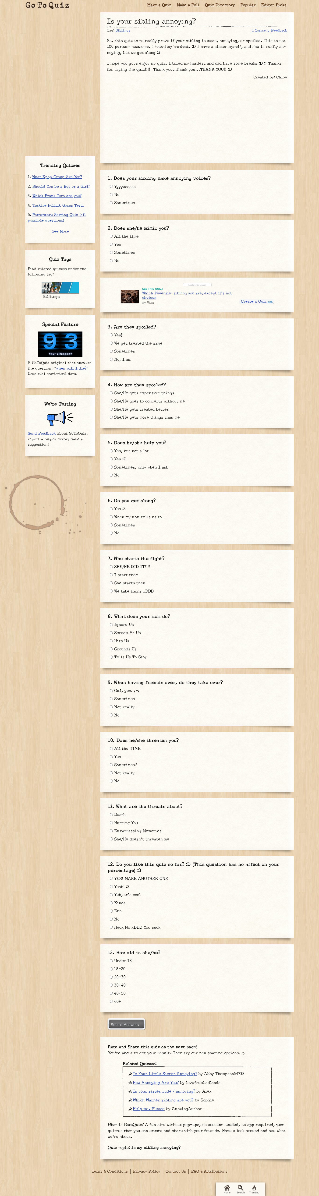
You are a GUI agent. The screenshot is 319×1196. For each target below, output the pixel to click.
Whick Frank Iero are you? (57, 196)
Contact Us (176, 1172)
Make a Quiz (159, 5)
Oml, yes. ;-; (126, 691)
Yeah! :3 (121, 887)
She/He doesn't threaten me (141, 839)
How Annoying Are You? (156, 1083)
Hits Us (121, 641)
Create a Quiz (254, 301)
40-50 (119, 993)
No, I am (122, 359)
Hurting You (125, 823)
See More (60, 231)
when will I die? (71, 368)
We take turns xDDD (133, 591)
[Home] (47, 5)
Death (119, 815)
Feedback (279, 30)
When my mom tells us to (137, 517)
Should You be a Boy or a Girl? (61, 187)
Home (227, 1192)
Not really (124, 707)
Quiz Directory (220, 5)
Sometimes (124, 203)
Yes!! (118, 335)
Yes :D (119, 459)
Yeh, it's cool (127, 895)
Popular (248, 5)
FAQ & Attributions (209, 1172)
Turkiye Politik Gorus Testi (58, 206)
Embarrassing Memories (137, 831)
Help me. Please (149, 1109)
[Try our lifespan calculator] (60, 344)
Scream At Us (127, 633)
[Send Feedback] (60, 418)
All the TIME (127, 749)
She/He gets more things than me (146, 417)
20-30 (119, 977)
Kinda (119, 903)
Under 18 (122, 961)
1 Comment (260, 30)
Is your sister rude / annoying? (164, 1091)
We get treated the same (138, 343)
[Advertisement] (197, 119)
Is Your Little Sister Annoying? (165, 1074)
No (116, 195)
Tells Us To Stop (130, 657)
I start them (125, 575)
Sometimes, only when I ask (140, 467)
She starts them (129, 583)
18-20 (119, 969)
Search (241, 1192)
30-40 (119, 985)
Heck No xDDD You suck (136, 927)
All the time (126, 236)
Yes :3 (119, 509)
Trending (254, 1192)
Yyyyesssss (124, 187)
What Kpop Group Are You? (57, 177)
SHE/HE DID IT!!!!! (132, 567)
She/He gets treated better (141, 409)
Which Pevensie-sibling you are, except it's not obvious (187, 295)
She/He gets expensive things (143, 393)
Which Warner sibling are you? (163, 1100)
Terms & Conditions (110, 1172)
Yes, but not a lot (131, 451)
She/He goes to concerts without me (149, 401)
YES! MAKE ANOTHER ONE (140, 879)
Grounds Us (125, 649)
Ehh (117, 911)
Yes (117, 245)
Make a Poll (188, 5)
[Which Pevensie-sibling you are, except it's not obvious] (130, 296)
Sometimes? (125, 765)
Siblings (123, 30)
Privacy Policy (146, 1172)
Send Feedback (42, 434)
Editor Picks (274, 5)
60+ (117, 1002)
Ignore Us (123, 625)
